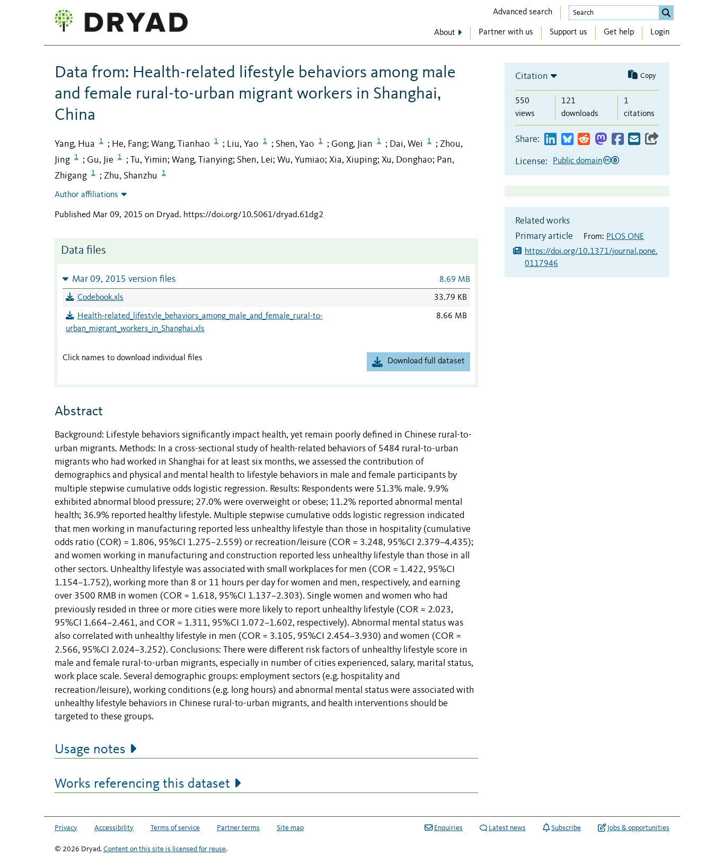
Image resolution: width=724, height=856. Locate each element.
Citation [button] (531, 76)
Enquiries (448, 828)
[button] (266, 279)
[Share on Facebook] (618, 139)
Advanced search (522, 12)
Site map (290, 828)
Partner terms (238, 828)
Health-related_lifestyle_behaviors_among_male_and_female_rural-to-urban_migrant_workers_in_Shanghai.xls (194, 322)
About (444, 33)
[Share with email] (634, 139)
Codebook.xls (100, 297)
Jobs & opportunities (638, 828)
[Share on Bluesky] (567, 139)
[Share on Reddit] (584, 139)
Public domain (577, 161)
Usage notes (90, 749)
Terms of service (175, 828)
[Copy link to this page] (652, 139)
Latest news (507, 828)
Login (659, 32)
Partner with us (506, 32)
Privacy (66, 828)
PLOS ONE (625, 237)
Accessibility (114, 828)
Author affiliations (86, 195)
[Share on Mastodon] (601, 139)
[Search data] (666, 12)
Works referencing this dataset (142, 784)
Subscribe (566, 828)
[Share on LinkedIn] (550, 139)
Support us (568, 32)
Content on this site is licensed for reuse (164, 849)
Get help (619, 32)
